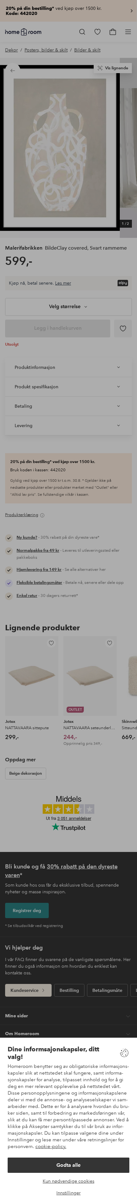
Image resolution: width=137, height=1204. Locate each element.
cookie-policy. (50, 1146)
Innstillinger (68, 1193)
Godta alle (68, 1165)
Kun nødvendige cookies (68, 1181)
